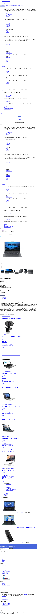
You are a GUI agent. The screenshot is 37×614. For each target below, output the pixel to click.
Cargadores (5, 106)
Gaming (3, 597)
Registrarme (19, 119)
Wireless (7, 78)
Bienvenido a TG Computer (6, 1)
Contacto (3, 561)
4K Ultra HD (8, 44)
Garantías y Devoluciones (6, 571)
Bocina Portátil (8, 58)
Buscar (3, 230)
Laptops (7, 13)
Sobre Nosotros (4, 589)
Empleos (3, 560)
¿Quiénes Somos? (4, 559)
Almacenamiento (4, 90)
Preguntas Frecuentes (5, 573)
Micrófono (7, 60)
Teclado (7, 22)
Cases (5, 105)
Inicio (1, 235)
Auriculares (5, 107)
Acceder (19, 116)
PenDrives (7, 100)
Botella (7, 72)
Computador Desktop (9, 14)
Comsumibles (8, 82)
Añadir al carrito (4, 448)
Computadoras (4, 7)
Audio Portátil (8, 487)
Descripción (4, 296)
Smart (7, 43)
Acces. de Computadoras (6, 316)
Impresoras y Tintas (9, 490)
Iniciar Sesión (4, 565)
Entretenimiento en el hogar (11, 489)
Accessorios (8, 484)
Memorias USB (8, 101)
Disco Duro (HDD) (9, 95)
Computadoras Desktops (10, 449)
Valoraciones (4, 298)
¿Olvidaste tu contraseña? (6, 585)
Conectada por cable (9, 197)
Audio (7, 486)
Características (4, 297)
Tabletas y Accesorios (10, 492)
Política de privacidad (5, 572)
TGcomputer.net (6, 575)
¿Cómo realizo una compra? (6, 570)
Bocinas (7, 61)
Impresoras (3, 66)
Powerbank (7, 32)
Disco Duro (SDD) (9, 94)
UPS (7, 493)
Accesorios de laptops (7, 109)
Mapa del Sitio (4, 574)
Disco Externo (8, 96)
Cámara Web (8, 26)
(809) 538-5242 (4, 2)
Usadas (3, 371)
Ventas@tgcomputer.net (5, 3)
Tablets (7, 30)
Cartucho (7, 71)
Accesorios (3, 104)
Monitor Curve (8, 52)
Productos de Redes (9, 491)
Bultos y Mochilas (8, 25)
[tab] (19, 296)
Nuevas (10, 235)
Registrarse (3, 584)
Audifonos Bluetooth (9, 59)
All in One (7, 16)
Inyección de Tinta (8, 70)
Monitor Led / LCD (9, 53)
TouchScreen (8, 15)
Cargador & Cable (8, 151)
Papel (6, 85)
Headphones (8, 57)
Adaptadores (8, 24)
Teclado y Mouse (8, 23)
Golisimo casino (25, 594)
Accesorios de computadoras (8, 108)
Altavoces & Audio (9, 485)
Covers (7, 31)
